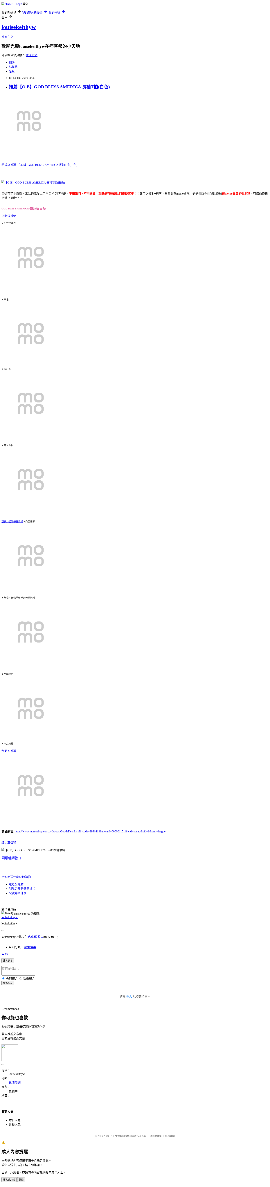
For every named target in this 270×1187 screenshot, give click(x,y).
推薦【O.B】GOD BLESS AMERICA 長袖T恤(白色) (59, 87)
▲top (4, 953)
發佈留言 (7, 983)
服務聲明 (170, 1136)
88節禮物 (25, 877)
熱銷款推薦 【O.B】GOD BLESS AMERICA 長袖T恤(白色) (39, 164)
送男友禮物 (8, 842)
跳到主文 (7, 37)
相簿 (12, 62)
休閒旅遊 (31, 55)
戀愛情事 (30, 947)
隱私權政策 (156, 1136)
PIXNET (107, 1136)
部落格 (13, 67)
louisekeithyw (18, 27)
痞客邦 (32, 936)
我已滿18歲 (9, 1179)
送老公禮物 (8, 216)
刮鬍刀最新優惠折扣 (12, 521)
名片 (12, 71)
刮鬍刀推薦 (8, 751)
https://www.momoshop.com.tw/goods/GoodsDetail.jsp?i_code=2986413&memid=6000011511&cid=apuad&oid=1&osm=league (90, 831)
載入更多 (7, 960)
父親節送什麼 (10, 877)
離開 (21, 1179)
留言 (40, 936)
